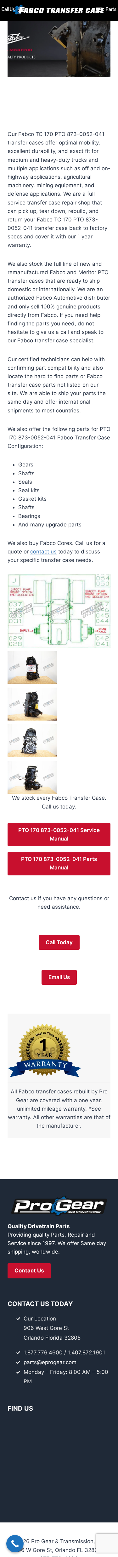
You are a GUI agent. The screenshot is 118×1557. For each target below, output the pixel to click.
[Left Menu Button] (21, 11)
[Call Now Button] (15, 1543)
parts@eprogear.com (50, 1362)
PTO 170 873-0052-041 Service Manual (59, 834)
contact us (43, 551)
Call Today (59, 942)
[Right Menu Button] (99, 11)
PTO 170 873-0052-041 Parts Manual (59, 863)
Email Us (59, 977)
